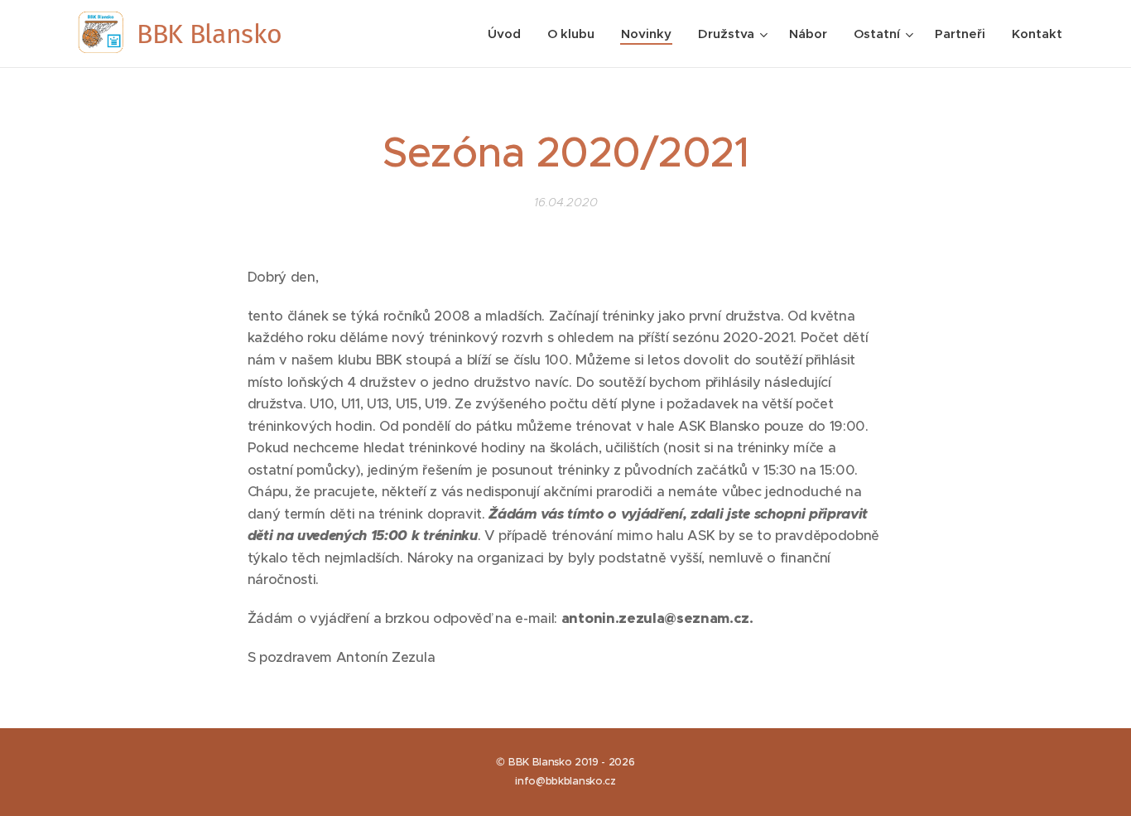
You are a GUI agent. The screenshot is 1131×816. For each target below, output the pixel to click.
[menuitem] (509, 34)
